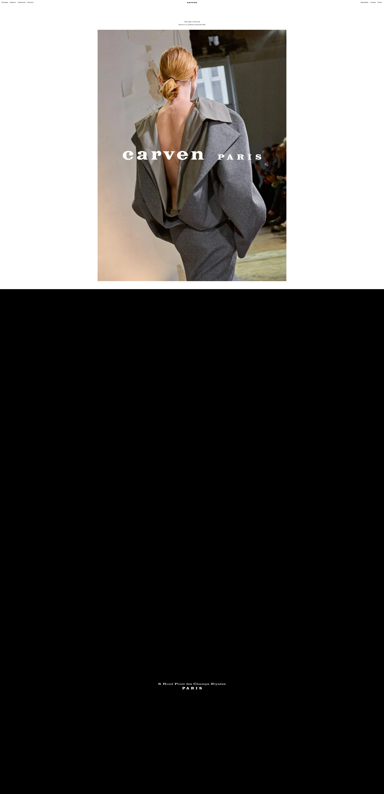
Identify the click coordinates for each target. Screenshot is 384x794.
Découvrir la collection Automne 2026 (192, 24)
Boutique (5, 2)
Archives (30, 2)
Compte (373, 2)
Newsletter (364, 2)
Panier (380, 2)
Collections (22, 2)
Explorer (13, 2)
